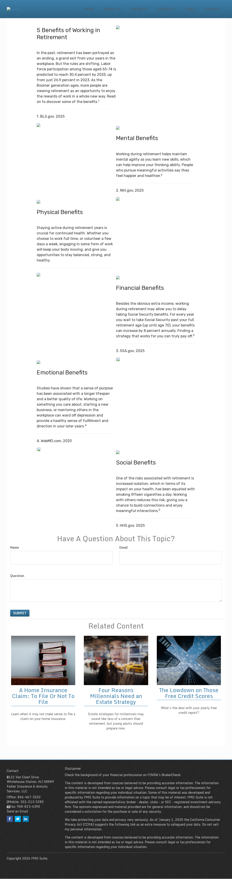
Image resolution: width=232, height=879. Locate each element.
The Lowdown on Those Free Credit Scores (188, 693)
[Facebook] (10, 819)
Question (17, 576)
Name (14, 547)
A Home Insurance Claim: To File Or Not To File (43, 696)
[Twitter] (18, 819)
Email (123, 547)
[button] (112, 9)
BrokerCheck (171, 774)
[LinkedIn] (26, 819)
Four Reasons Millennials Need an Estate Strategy (116, 696)
